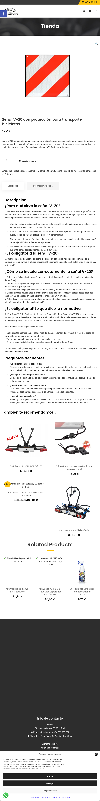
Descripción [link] (13, 186)
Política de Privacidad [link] (52, 797)
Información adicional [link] (43, 186)
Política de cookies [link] (37, 797)
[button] (96, 754)
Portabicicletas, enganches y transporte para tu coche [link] (37, 171)
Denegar (50, 783)
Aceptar (50, 776)
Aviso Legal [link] (66, 797)
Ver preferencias (50, 790)
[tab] (13, 186)
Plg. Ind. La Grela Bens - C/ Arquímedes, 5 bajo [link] (51, 736)
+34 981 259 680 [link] (61, 732)
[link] (3, 13)
